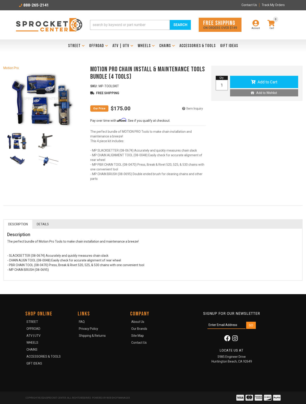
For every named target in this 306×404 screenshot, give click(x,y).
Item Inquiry (194, 108)
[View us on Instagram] (235, 339)
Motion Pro (11, 68)
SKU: (93, 86)
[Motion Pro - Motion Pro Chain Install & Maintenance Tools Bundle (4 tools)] (40, 100)
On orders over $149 (220, 25)
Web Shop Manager (118, 398)
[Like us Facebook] (227, 339)
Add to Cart (267, 82)
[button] (140, 25)
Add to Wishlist (266, 93)
